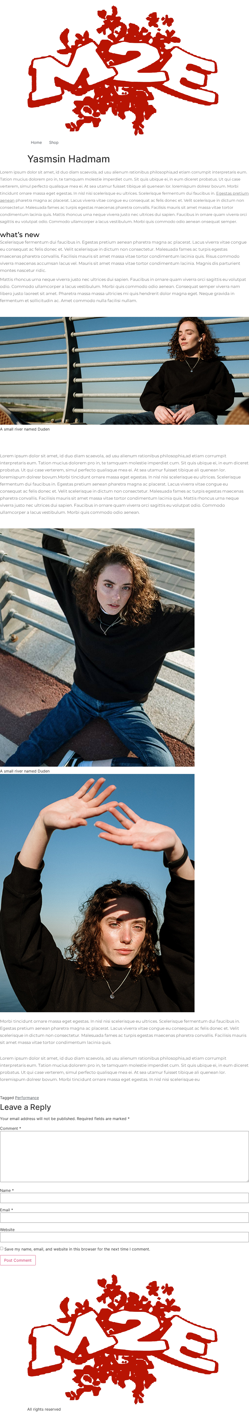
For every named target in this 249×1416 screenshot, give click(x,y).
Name (7, 1190)
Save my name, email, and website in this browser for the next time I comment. (77, 1249)
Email (6, 1210)
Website (7, 1230)
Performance (27, 1097)
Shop (54, 142)
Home (36, 142)
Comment (10, 1128)
